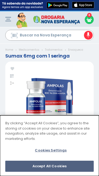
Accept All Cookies (49, 166)
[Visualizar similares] (12, 76)
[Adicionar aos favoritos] (12, 69)
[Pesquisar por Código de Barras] (14, 36)
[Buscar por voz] (88, 35)
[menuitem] (8, 19)
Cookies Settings (51, 150)
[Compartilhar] (12, 83)
